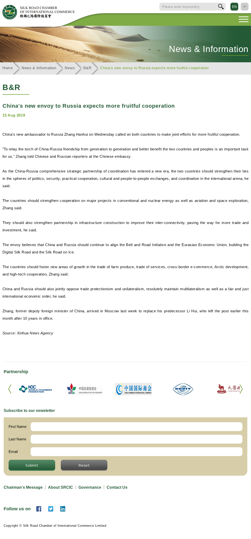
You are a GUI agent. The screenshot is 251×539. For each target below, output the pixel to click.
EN (234, 7)
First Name (17, 426)
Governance (89, 487)
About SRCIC (60, 487)
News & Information (39, 68)
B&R (87, 68)
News (70, 68)
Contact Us (117, 487)
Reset (84, 465)
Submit (31, 465)
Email (13, 451)
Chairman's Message (23, 487)
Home (7, 68)
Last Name (17, 439)
